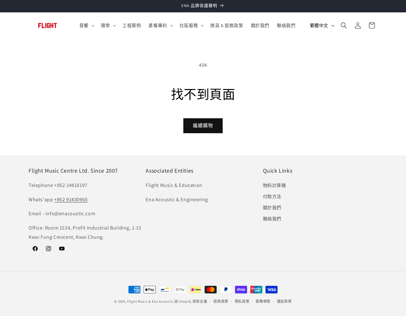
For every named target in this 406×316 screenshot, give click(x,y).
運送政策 (284, 301)
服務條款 (263, 301)
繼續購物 (203, 125)
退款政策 (220, 301)
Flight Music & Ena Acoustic (150, 301)
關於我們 (272, 207)
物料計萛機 (274, 185)
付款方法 (272, 196)
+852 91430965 (71, 199)
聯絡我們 (272, 219)
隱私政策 (242, 301)
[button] (86, 25)
